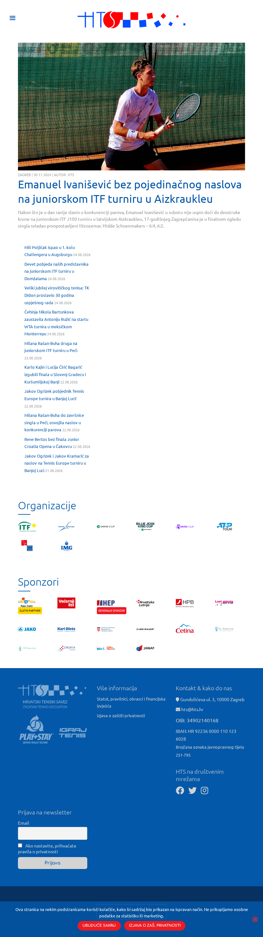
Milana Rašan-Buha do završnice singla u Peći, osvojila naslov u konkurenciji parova (54, 422)
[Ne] (255, 919)
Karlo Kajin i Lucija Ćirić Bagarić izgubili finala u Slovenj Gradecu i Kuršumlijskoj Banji (55, 374)
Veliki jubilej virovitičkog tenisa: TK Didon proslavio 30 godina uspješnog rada (56, 295)
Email (23, 823)
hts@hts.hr (192, 709)
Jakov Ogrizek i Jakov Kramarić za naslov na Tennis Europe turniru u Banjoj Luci (56, 463)
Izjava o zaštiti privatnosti (121, 715)
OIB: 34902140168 (197, 720)
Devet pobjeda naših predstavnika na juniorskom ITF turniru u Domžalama (56, 271)
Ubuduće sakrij (99, 926)
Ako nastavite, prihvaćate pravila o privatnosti (47, 848)
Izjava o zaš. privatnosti (155, 926)
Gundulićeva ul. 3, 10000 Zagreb (211, 699)
